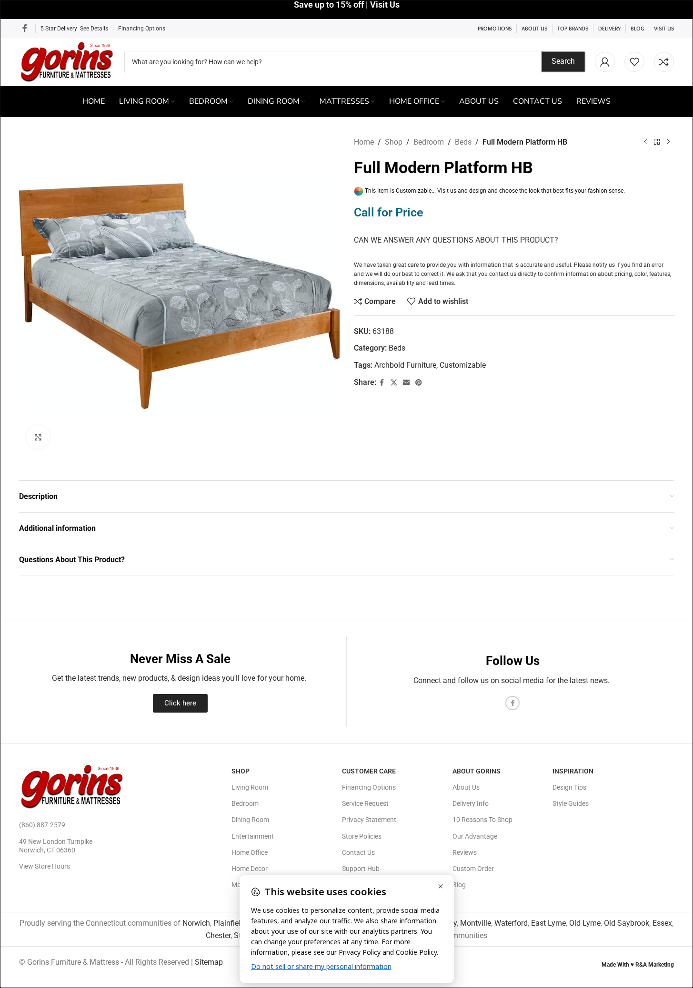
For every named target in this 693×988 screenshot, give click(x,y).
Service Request (365, 803)
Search (563, 61)
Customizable (463, 365)
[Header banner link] (346, 9)
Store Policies (362, 836)
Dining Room (250, 819)
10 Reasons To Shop (482, 819)
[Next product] (668, 142)
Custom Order (473, 868)
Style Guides (570, 803)
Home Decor (249, 868)
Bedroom (428, 142)
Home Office (249, 852)
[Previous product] (645, 142)
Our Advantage (474, 836)
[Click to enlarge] (38, 437)
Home (364, 142)
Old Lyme (585, 923)
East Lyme (548, 923)
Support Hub (361, 868)
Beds (463, 142)
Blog (459, 885)
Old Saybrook (626, 923)
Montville (475, 923)
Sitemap (209, 962)
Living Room (249, 787)
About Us (466, 787)
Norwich (196, 923)
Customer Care (369, 771)
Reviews (464, 852)
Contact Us (358, 852)
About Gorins (476, 771)
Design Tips (569, 787)
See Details (94, 28)
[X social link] (394, 382)
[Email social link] (406, 382)
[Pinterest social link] (418, 382)
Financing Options (141, 28)
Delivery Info (470, 803)
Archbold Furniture (405, 365)
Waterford (511, 923)
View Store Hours (44, 866)
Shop (393, 142)
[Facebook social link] (24, 28)
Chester (218, 935)
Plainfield (229, 923)
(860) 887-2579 (42, 825)
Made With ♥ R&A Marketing (638, 964)
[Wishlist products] (634, 61)
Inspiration (572, 771)
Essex (662, 923)
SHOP (240, 771)
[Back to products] (657, 142)
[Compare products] (664, 61)
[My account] (605, 61)
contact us (502, 274)
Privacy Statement (369, 819)
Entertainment (252, 836)
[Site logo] (67, 61)
